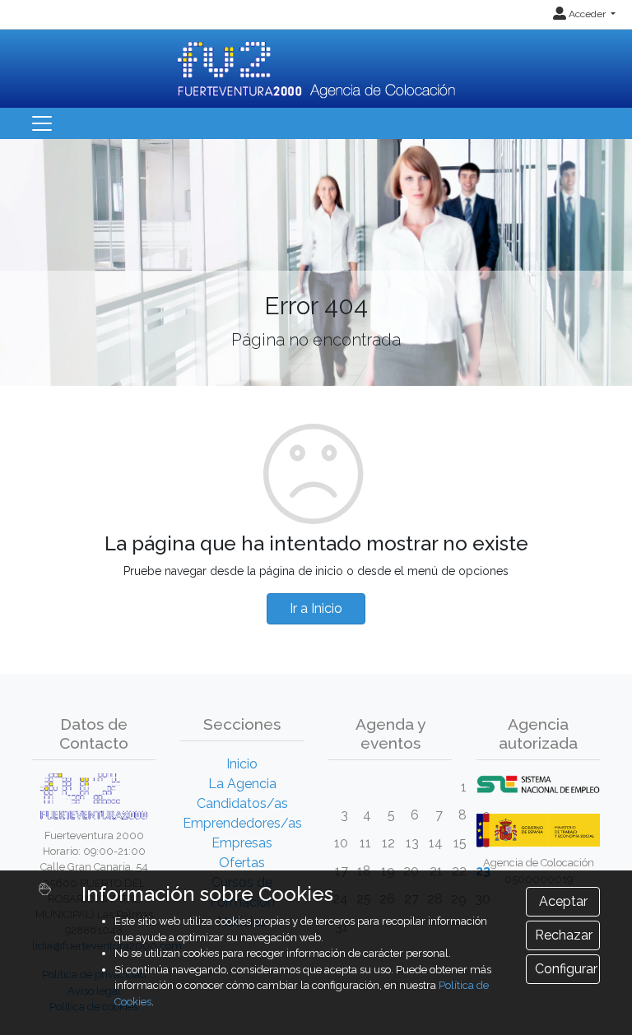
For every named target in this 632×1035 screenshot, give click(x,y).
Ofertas (242, 862)
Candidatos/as (242, 803)
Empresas (241, 843)
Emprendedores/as (242, 823)
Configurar (566, 969)
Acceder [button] (587, 14)
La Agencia (242, 783)
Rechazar (563, 935)
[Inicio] (316, 63)
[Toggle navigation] (42, 123)
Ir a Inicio (316, 608)
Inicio (242, 764)
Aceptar (563, 901)
